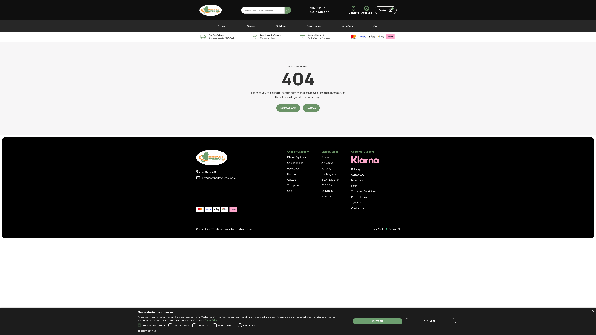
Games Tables (295, 163)
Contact (354, 12)
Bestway (326, 168)
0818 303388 (319, 12)
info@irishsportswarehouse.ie (218, 178)
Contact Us (357, 174)
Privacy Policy (359, 197)
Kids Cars (347, 26)
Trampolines (314, 26)
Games (251, 26)
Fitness (222, 26)
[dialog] (298, 321)
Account (366, 12)
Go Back (311, 108)
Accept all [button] (377, 321)
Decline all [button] (430, 321)
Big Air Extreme (330, 179)
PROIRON (326, 185)
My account (358, 180)
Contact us (357, 208)
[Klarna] (365, 160)
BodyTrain (327, 190)
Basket (386, 10)
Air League (327, 163)
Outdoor (281, 26)
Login (354, 186)
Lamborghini (328, 174)
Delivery (355, 169)
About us (356, 202)
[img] (210, 10)
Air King (325, 157)
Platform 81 (394, 229)
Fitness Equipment (297, 157)
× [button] (592, 311)
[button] (241, 331)
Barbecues (293, 168)
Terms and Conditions (363, 191)
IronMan (326, 196)
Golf (375, 26)
